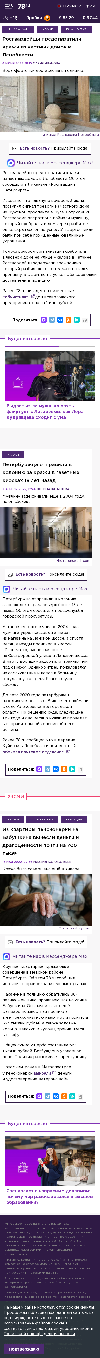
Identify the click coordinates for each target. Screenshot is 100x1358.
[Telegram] (52, 320)
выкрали (42, 1073)
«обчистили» (16, 297)
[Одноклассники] (68, 320)
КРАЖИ (47, 29)
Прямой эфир (79, 6)
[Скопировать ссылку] (85, 320)
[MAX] (44, 320)
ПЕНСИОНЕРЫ (42, 819)
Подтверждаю (24, 1349)
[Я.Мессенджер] (77, 320)
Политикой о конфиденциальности (39, 1334)
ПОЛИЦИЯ (74, 819)
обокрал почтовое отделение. (33, 752)
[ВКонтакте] (60, 320)
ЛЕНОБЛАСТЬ (18, 29)
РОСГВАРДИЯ (76, 29)
